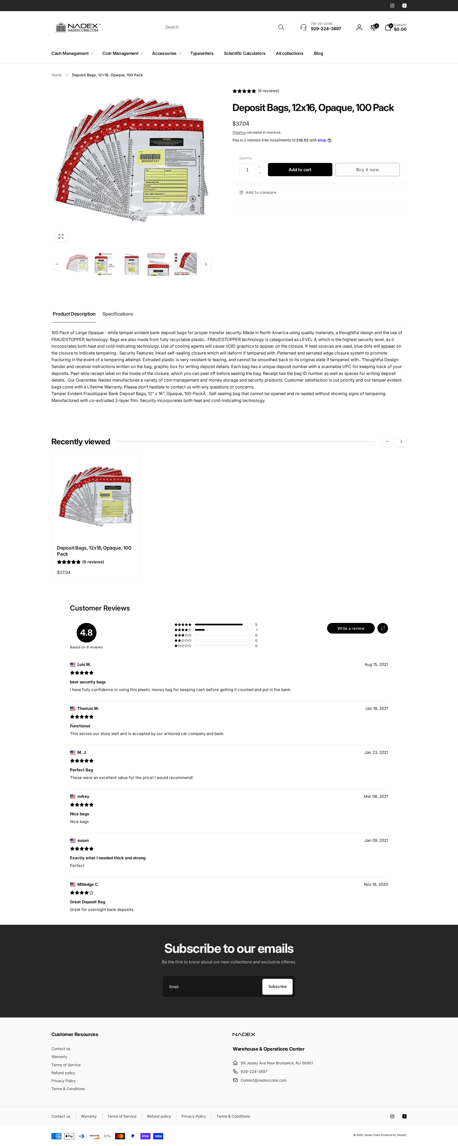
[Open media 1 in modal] (131, 166)
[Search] (281, 27)
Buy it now (367, 169)
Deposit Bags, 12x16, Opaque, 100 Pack (94, 551)
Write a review (350, 628)
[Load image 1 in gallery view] (77, 264)
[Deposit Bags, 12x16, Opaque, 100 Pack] (96, 528)
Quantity (245, 158)
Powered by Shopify (394, 1134)
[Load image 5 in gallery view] (185, 264)
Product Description (74, 314)
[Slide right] (205, 264)
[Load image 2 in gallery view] (104, 264)
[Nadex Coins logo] (244, 1034)
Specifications (117, 314)
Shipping (238, 132)
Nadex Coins (372, 1134)
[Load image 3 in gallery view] (131, 264)
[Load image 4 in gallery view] (158, 264)
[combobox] (224, 27)
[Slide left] (57, 264)
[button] (71, 53)
